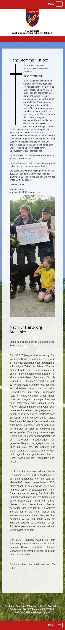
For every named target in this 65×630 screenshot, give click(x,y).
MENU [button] (51, 3)
